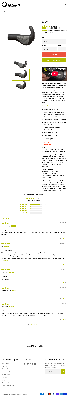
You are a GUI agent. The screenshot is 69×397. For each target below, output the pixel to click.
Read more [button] (4, 260)
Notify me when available (54, 60)
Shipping (44, 30)
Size (43, 37)
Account (65, 12)
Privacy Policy (6, 383)
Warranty (4, 377)
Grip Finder (5, 366)
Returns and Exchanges (9, 372)
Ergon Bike (8, 394)
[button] (46, 26)
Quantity (61, 45)
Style (44, 45)
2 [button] (31, 325)
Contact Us (5, 369)
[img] (5, 223)
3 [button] (34, 325)
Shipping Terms (6, 374)
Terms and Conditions (8, 385)
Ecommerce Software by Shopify (20, 394)
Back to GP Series (35, 346)
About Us (4, 380)
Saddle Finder (6, 363)
